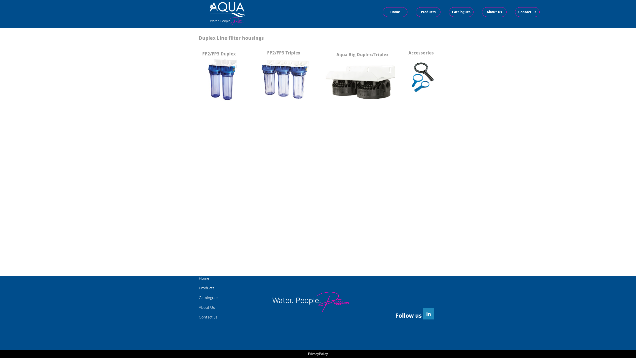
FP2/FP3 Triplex (283, 52)
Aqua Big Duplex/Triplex (362, 54)
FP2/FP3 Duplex (219, 53)
